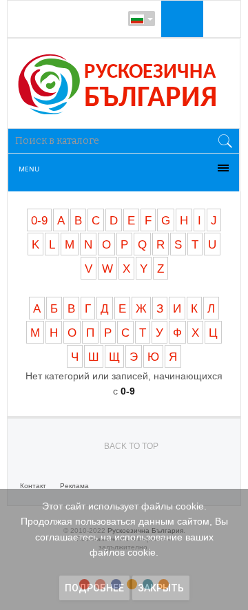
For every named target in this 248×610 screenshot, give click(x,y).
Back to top (131, 446)
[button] (180, 18)
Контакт (33, 486)
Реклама (74, 486)
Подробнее (94, 587)
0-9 (39, 220)
